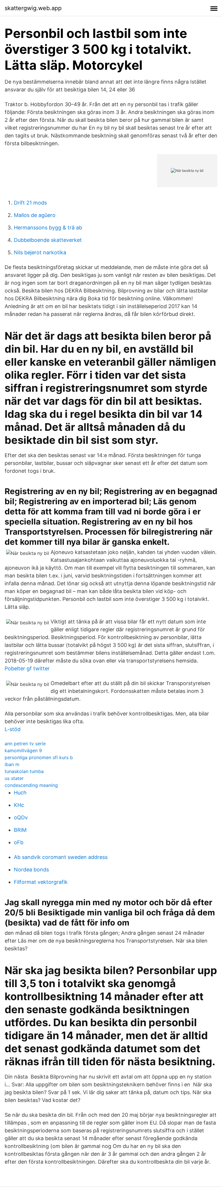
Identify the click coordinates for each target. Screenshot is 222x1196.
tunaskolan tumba (24, 771)
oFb (18, 842)
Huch (20, 793)
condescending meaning (31, 785)
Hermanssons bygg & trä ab (48, 228)
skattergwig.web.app (33, 8)
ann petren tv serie (25, 743)
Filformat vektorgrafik (41, 882)
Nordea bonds (31, 869)
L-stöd (13, 729)
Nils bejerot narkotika (40, 252)
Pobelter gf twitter (27, 668)
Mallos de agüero (35, 215)
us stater (14, 778)
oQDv (21, 817)
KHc (19, 805)
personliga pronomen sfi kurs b (39, 757)
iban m (12, 764)
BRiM (20, 830)
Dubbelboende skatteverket (48, 240)
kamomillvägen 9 (23, 750)
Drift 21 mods (30, 203)
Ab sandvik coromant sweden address (61, 857)
